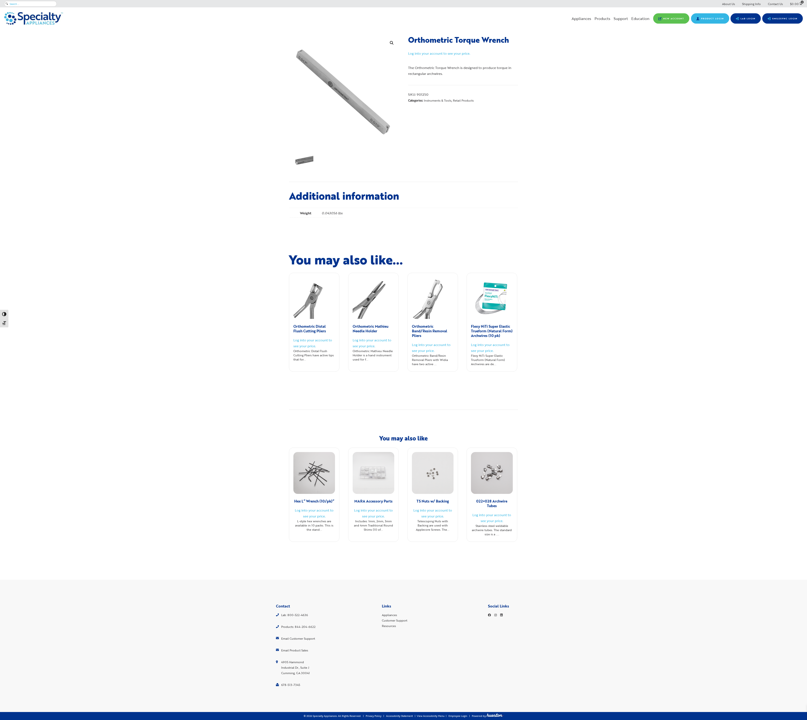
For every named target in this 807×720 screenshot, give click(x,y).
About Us (728, 4)
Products (602, 18)
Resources (389, 626)
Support (621, 18)
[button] (392, 43)
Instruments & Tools (437, 100)
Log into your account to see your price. (439, 53)
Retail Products (463, 100)
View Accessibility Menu (430, 716)
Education (640, 18)
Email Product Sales (294, 650)
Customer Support (394, 620)
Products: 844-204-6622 (298, 627)
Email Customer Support (298, 638)
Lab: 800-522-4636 (294, 615)
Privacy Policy (373, 716)
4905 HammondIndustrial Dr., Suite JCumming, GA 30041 (295, 667)
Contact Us (775, 4)
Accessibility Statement (399, 716)
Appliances (581, 18)
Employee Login (457, 716)
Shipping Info (751, 4)
